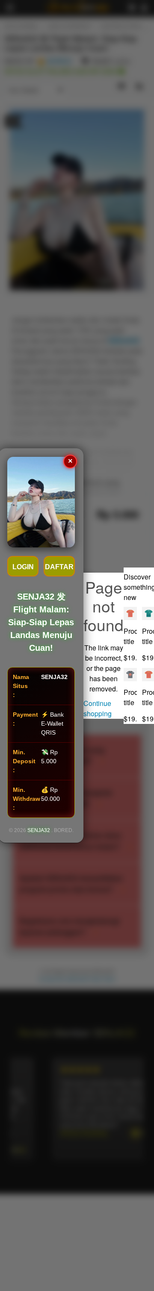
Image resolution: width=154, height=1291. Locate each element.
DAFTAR (59, 567)
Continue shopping (97, 708)
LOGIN (23, 567)
